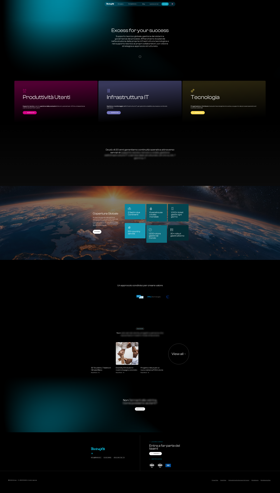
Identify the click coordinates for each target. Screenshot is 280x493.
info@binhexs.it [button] (96, 457)
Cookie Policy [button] (223, 480)
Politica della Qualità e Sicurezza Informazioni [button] (238, 480)
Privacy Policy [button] (215, 480)
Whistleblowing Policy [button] (265, 480)
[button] (29, 113)
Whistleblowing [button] (254, 480)
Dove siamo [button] (107, 457)
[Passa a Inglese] (172, 4)
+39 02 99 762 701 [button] (119, 457)
